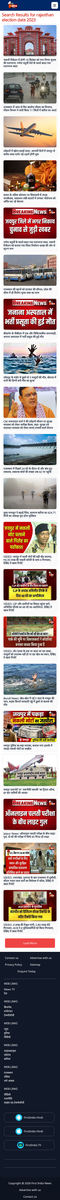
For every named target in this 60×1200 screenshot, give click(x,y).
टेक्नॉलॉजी (9, 1015)
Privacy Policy (13, 964)
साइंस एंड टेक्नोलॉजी (14, 1102)
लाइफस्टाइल (10, 1051)
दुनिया (7, 1033)
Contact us (11, 958)
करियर (7, 1059)
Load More (30, 943)
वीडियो (7, 1094)
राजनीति (8, 1098)
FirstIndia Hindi (33, 1117)
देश (5, 993)
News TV (9, 989)
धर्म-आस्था (9, 1081)
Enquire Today (27, 971)
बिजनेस (8, 1007)
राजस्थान (8, 1072)
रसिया (7, 1077)
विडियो (7, 1037)
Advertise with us (41, 958)
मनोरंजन (8, 1011)
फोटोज (7, 1055)
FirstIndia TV (33, 1145)
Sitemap (35, 964)
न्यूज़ (6, 1029)
